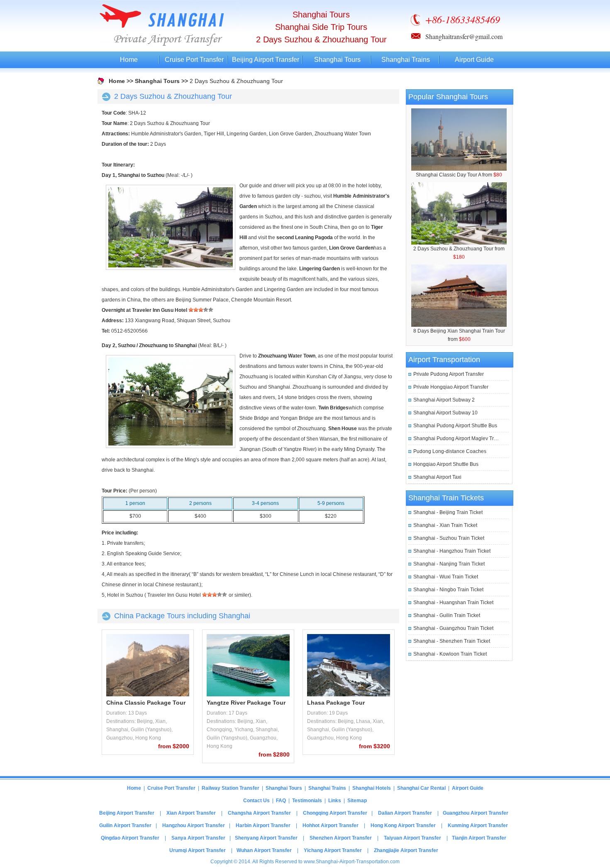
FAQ (281, 800)
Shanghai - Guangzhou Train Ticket (453, 628)
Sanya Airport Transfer (198, 838)
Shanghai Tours (337, 59)
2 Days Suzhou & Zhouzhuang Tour (453, 249)
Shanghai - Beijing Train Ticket (448, 512)
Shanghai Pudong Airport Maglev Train (456, 438)
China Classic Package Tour (145, 702)
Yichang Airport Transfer (333, 850)
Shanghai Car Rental (421, 788)
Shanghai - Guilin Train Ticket (446, 615)
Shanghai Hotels (371, 788)
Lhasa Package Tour (336, 702)
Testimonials (307, 800)
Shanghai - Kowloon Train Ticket (450, 654)
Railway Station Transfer (230, 788)
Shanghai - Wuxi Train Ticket (445, 577)
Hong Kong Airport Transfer (403, 825)
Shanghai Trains (405, 59)
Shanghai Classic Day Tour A (448, 175)
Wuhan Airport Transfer (264, 850)
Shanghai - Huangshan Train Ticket (453, 602)
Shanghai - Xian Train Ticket (445, 525)
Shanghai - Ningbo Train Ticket (448, 590)
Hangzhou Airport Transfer (193, 825)
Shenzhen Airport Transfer (341, 838)
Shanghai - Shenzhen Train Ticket (451, 641)
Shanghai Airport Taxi (437, 477)
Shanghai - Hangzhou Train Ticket (451, 551)
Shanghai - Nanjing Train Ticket (449, 564)
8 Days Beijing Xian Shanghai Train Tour (459, 331)
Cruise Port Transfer (194, 59)
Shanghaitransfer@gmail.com (464, 36)
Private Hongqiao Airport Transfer (450, 387)
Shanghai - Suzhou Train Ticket (448, 538)
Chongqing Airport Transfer (335, 813)
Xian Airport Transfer (191, 813)
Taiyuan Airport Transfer (412, 838)
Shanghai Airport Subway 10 (445, 413)
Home (129, 59)
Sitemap (357, 800)
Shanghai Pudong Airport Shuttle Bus (455, 426)
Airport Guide (474, 59)
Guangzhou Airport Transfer (475, 813)
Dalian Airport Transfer (405, 813)
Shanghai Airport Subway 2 (444, 400)
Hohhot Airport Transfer (331, 825)
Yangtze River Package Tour (246, 702)
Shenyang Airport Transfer (266, 838)
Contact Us (256, 800)
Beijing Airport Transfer (265, 59)
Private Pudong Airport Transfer (448, 374)
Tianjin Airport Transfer (479, 838)
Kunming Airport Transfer (478, 825)
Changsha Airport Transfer (259, 813)
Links (334, 800)
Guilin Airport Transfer (125, 825)
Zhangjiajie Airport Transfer (406, 850)
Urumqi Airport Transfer (197, 850)
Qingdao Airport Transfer (130, 838)
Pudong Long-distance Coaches (449, 451)
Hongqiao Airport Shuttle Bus (445, 464)
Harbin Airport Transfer (263, 825)
